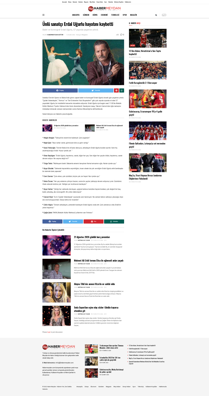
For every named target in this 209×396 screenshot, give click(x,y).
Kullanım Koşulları (119, 2)
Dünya (69, 2)
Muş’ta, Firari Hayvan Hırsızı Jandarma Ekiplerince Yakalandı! (145, 177)
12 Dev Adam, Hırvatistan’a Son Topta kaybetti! (145, 52)
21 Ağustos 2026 (60, 128)
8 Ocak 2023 (104, 363)
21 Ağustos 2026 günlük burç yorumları (66, 125)
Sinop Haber (99, 2)
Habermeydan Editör (55, 35)
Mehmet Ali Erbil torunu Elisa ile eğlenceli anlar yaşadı (109, 126)
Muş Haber (92, 2)
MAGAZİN (133, 14)
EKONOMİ (104, 14)
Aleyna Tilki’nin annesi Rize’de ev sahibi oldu (94, 284)
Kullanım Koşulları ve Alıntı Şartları (62, 372)
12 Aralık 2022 (70, 35)
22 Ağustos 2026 (135, 57)
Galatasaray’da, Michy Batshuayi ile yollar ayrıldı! (111, 370)
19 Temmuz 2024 (106, 351)
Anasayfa (64, 2)
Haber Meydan (51, 387)
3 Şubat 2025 (105, 375)
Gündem (80, 2)
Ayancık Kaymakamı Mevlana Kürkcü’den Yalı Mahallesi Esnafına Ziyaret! (146, 362)
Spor (105, 2)
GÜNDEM (86, 14)
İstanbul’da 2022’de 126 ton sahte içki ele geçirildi (110, 358)
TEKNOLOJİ (115, 14)
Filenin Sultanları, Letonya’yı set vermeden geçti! (147, 145)
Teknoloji (110, 2)
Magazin (86, 2)
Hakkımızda (128, 2)
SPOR (125, 14)
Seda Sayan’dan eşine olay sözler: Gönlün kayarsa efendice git (96, 309)
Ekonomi (75, 2)
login (49, 332)
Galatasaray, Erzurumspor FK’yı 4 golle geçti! (145, 113)
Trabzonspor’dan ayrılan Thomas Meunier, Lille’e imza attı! (111, 346)
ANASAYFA (75, 14)
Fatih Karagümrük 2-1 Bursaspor (143, 82)
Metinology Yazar (84, 240)
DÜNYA (95, 14)
